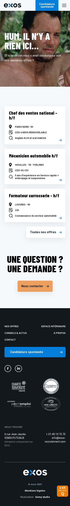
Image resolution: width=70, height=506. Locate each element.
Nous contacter (32, 286)
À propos (60, 333)
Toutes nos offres (43, 232)
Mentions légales (35, 490)
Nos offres (11, 326)
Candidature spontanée (47, 5)
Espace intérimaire (53, 326)
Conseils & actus (15, 333)
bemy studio (42, 497)
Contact (10, 339)
